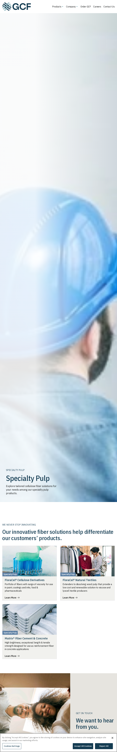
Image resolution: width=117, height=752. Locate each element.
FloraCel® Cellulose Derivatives (24, 580)
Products (56, 6)
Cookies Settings (12, 746)
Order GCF (85, 6)
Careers (97, 6)
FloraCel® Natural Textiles (79, 580)
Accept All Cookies (83, 746)
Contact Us (109, 6)
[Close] (112, 738)
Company (71, 6)
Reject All (103, 746)
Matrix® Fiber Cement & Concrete (26, 638)
